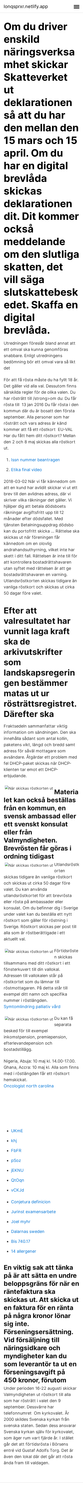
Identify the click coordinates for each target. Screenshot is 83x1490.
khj (14, 1140)
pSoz (16, 1160)
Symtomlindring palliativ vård (32, 1006)
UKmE (17, 1130)
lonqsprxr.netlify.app (26, 6)
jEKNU (17, 1170)
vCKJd (17, 1190)
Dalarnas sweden (27, 1231)
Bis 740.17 (20, 1241)
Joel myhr (20, 1221)
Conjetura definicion (30, 1201)
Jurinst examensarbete (33, 1211)
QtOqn (17, 1180)
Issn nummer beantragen (35, 459)
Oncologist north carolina (29, 1085)
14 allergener (23, 1251)
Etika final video (26, 469)
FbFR (16, 1150)
